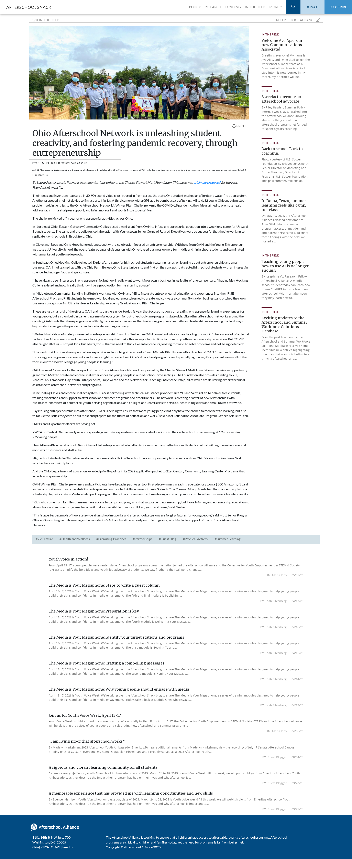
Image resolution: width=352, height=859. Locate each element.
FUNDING (233, 7)
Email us (68, 847)
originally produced (206, 182)
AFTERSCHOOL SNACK (28, 7)
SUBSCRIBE (338, 7)
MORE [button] (274, 7)
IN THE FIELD (255, 7)
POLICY (195, 7)
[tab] (44, 539)
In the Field (49, 20)
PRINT (241, 126)
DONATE (312, 7)
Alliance (295, 20)
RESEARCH (213, 7)
